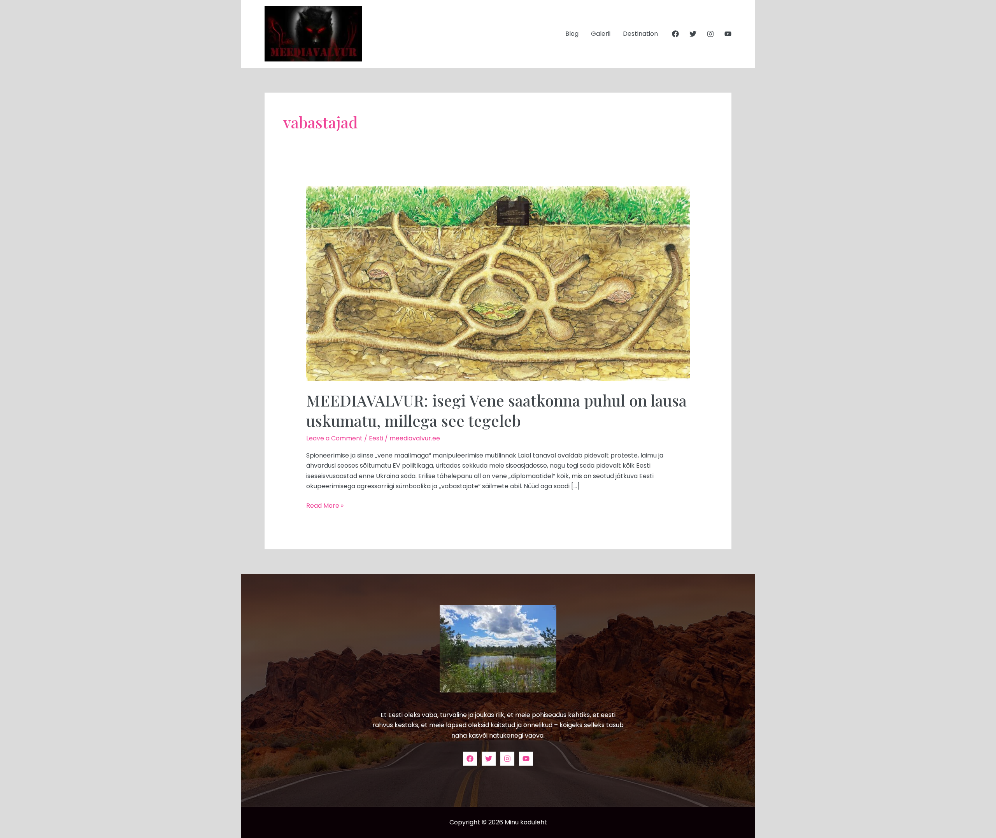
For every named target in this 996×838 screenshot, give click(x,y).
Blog (572, 33)
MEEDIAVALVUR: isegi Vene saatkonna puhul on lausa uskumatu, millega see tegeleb (496, 410)
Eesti (376, 438)
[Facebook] (675, 33)
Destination (640, 33)
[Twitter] (692, 33)
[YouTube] (727, 33)
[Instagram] (710, 33)
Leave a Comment (334, 438)
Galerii (600, 33)
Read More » (325, 505)
